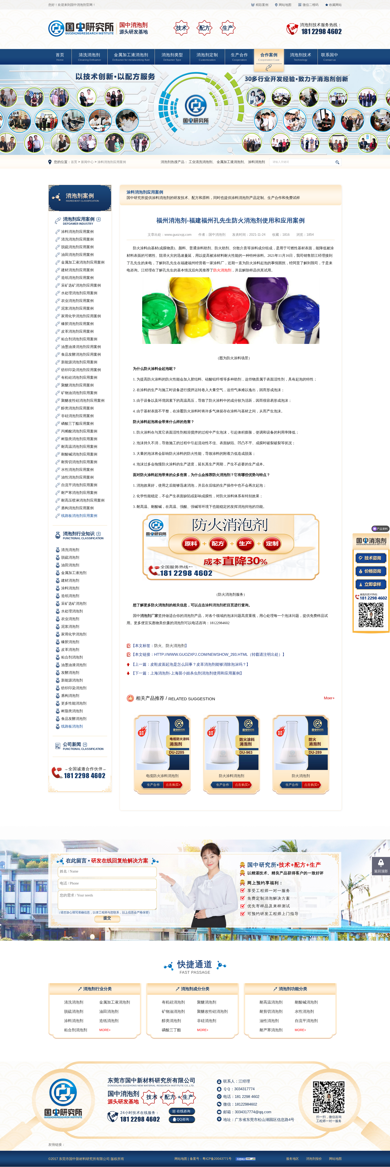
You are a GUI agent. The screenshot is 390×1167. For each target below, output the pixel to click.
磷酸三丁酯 (171, 1030)
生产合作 (239, 57)
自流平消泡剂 (306, 1021)
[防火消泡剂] (301, 743)
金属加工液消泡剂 (130, 57)
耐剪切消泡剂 (271, 1011)
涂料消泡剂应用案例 (112, 162)
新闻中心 (87, 162)
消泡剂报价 (314, 1158)
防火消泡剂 (222, 270)
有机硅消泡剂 (173, 1002)
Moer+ (329, 698)
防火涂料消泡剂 (231, 776)
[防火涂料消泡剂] (231, 743)
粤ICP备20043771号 (217, 1158)
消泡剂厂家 (149, 616)
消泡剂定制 (207, 57)
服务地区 (292, 1158)
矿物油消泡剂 (173, 1011)
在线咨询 (183, 1111)
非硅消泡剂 (206, 1021)
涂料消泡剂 (256, 162)
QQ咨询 (183, 1119)
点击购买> (173, 785)
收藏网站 (335, 5)
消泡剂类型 (172, 57)
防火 (158, 646)
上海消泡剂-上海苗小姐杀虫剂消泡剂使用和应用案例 (195, 673)
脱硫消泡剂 (73, 1011)
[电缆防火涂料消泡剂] (162, 743)
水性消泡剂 (304, 1011)
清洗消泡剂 (89, 57)
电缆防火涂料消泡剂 (162, 776)
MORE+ (105, 1030)
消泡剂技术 (300, 57)
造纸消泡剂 (108, 1021)
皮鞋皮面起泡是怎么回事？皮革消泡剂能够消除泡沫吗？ (198, 664)
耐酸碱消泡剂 (306, 1002)
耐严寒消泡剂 (271, 1030)
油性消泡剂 (269, 1021)
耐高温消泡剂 (271, 1002)
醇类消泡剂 (171, 1021)
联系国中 (329, 57)
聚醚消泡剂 (206, 1002)
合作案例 (269, 57)
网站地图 (285, 5)
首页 (60, 57)
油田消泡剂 (108, 1011)
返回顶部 (381, 871)
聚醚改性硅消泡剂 (212, 1011)
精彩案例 (262, 5)
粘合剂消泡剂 (75, 1030)
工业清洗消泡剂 (200, 162)
